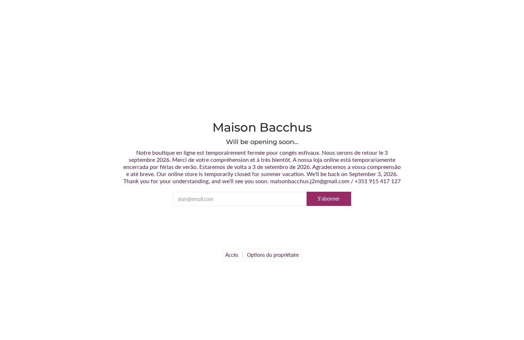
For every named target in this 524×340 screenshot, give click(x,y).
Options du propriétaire (273, 255)
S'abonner (329, 199)
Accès (231, 255)
